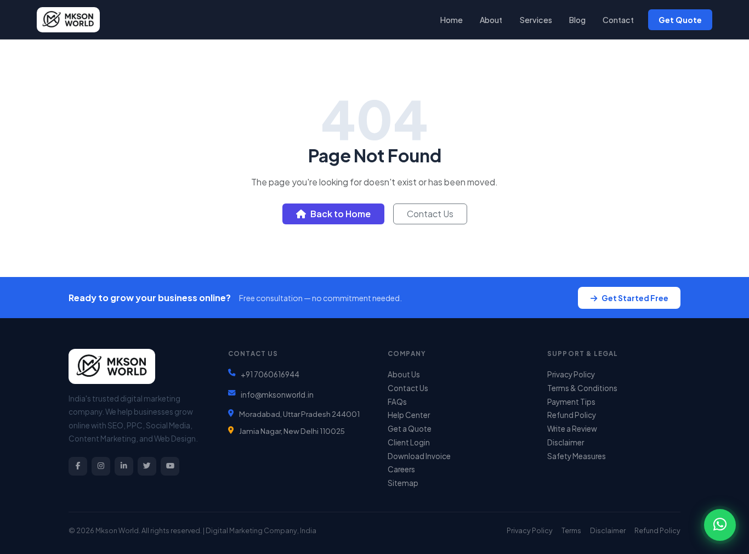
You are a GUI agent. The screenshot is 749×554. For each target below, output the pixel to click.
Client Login (409, 442)
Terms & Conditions (582, 388)
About (491, 20)
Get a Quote (410, 428)
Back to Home (340, 213)
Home (451, 20)
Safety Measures (576, 456)
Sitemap (403, 483)
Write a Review (572, 428)
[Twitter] (147, 466)
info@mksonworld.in (277, 394)
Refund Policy (571, 415)
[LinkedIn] (124, 466)
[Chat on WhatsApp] (720, 525)
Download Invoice (419, 456)
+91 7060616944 (270, 374)
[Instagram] (101, 466)
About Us (404, 374)
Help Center (409, 415)
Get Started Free (635, 298)
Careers (401, 469)
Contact (618, 20)
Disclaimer (565, 442)
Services (536, 20)
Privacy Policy (571, 374)
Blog (577, 20)
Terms (571, 530)
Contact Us (430, 213)
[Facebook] (78, 466)
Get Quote (680, 20)
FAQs (397, 401)
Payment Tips (571, 401)
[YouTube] (170, 466)
